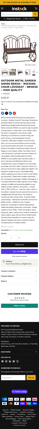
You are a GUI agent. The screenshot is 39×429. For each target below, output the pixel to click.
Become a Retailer (28, 410)
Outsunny (6, 93)
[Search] (35, 14)
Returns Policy (30, 416)
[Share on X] (6, 113)
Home (3, 24)
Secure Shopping (11, 419)
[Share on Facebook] (2, 113)
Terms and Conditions (24, 419)
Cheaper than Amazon (10, 412)
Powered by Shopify (20, 425)
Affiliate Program (16, 410)
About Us (5, 410)
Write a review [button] (19, 306)
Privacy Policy (19, 416)
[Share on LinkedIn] (10, 113)
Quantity (3, 233)
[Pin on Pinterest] (14, 113)
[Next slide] (36, 72)
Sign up (31, 377)
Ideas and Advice (7, 416)
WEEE (24, 421)
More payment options (19, 256)
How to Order (32, 414)
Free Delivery (21, 414)
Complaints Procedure (26, 412)
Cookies (12, 414)
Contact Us (4, 414)
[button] (4, 72)
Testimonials (16, 421)
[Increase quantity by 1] (19, 238)
